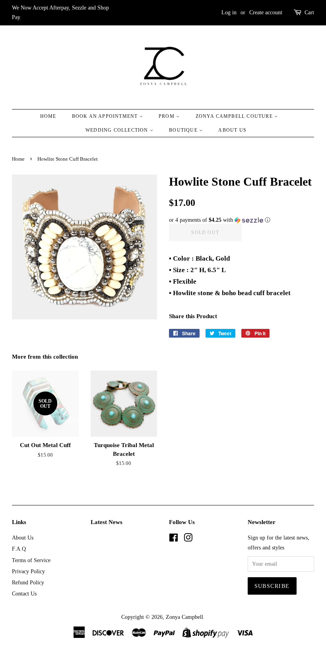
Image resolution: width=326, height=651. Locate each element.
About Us (232, 130)
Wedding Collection (117, 130)
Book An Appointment (106, 116)
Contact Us (24, 593)
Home (48, 116)
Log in (229, 12)
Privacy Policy (28, 571)
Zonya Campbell (184, 617)
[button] (241, 220)
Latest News (106, 522)
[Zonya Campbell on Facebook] (173, 539)
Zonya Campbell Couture (235, 116)
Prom (167, 116)
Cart (309, 12)
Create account (265, 12)
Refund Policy (28, 582)
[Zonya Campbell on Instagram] (188, 539)
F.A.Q (19, 548)
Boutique (184, 130)
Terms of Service (31, 560)
